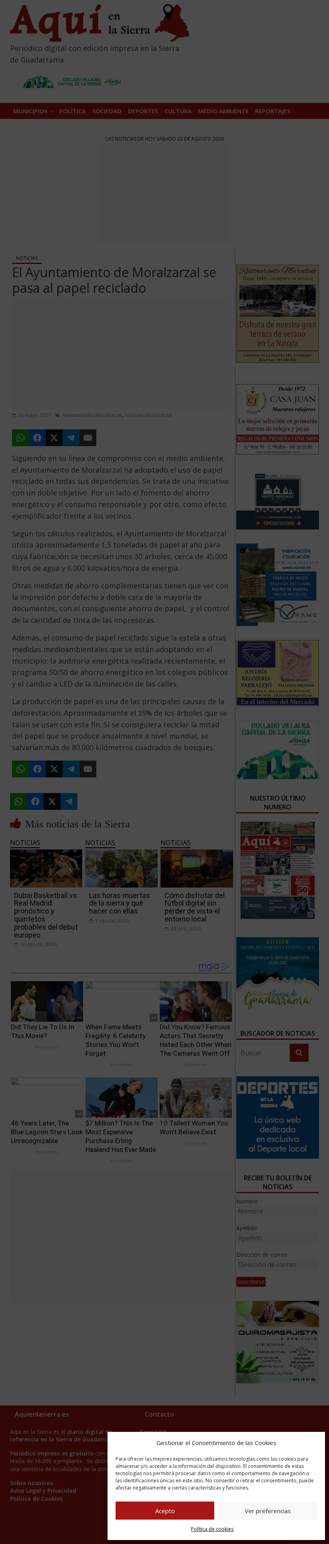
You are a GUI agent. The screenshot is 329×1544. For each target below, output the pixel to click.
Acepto (165, 1511)
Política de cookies (212, 1529)
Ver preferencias (268, 1511)
